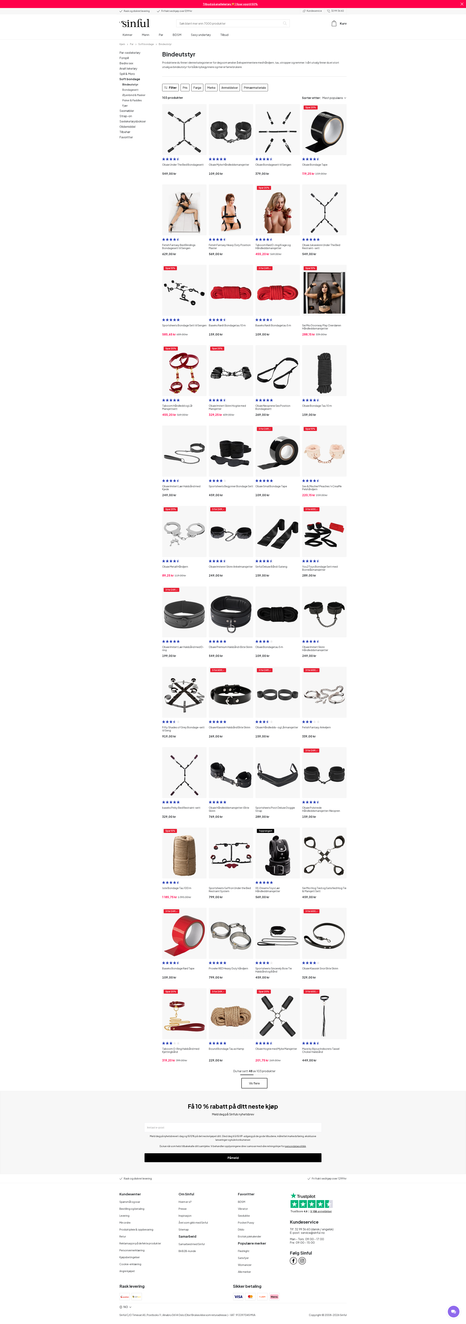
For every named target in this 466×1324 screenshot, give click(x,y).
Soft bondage (129, 79)
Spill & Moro (127, 74)
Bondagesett (130, 89)
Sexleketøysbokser (132, 121)
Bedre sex (126, 63)
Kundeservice (314, 10)
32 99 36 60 (337, 10)
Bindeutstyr (130, 84)
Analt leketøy (128, 68)
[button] (462, 4)
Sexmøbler (126, 111)
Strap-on (125, 116)
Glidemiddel (127, 126)
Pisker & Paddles (132, 100)
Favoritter (126, 137)
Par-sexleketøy (129, 52)
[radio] (163, 159)
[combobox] (229, 23)
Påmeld (233, 1158)
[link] (122, 44)
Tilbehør (124, 132)
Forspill (124, 58)
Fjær (125, 105)
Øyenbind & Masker (133, 95)
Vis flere (254, 1083)
